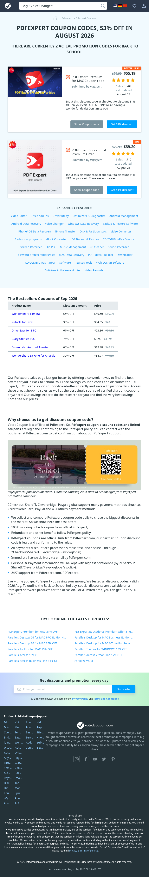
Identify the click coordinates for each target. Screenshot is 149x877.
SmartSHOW (8, 768)
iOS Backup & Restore (85, 239)
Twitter (104, 759)
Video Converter (121, 231)
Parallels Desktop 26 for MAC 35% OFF (32, 643)
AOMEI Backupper (8, 773)
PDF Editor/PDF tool (100, 255)
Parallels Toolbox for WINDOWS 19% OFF (100, 649)
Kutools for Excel (22, 322)
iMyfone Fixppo (8, 798)
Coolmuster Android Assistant (31, 347)
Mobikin (19, 788)
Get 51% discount (122, 190)
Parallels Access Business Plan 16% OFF (33, 661)
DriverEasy (8, 727)
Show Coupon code (86, 124)
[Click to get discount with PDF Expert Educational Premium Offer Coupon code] (35, 169)
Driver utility (61, 216)
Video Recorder (95, 270)
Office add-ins (39, 216)
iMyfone (19, 757)
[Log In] (144, 6)
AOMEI (19, 747)
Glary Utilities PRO (23, 339)
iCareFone (8, 742)
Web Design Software (110, 262)
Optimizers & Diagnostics (89, 216)
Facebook (86, 759)
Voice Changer (54, 223)
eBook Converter (56, 239)
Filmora (8, 722)
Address (30, 742)
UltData (8, 747)
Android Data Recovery (26, 223)
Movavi (19, 727)
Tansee (19, 783)
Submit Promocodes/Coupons (41, 742)
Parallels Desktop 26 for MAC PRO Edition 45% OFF (40, 637)
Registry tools (83, 262)
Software (65, 262)
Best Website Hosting (30, 732)
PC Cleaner (97, 247)
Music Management (73, 247)
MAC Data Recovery (71, 255)
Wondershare (19, 742)
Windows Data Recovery (83, 223)
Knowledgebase (41, 737)
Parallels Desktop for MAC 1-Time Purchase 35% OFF (107, 643)
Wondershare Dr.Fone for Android (33, 355)
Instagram (77, 759)
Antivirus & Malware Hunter (63, 270)
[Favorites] (134, 6)
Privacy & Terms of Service (83, 850)
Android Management (123, 216)
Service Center (30, 737)
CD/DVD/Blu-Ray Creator (118, 239)
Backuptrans (19, 773)
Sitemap (41, 732)
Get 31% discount (122, 124)
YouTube (95, 759)
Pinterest (113, 759)
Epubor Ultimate (8, 793)
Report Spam (41, 727)
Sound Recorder (118, 247)
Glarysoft (19, 763)
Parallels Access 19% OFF (24, 655)
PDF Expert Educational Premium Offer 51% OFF (105, 631)
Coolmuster (8, 732)
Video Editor (19, 216)
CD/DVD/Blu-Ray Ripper (40, 262)
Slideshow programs (28, 239)
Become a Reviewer (41, 747)
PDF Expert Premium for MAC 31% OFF (32, 631)
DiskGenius (8, 783)
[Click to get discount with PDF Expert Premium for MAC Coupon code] (35, 99)
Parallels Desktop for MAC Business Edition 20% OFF (107, 637)
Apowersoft (19, 798)
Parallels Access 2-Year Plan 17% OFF (98, 655)
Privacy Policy (80, 698)
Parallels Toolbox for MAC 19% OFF (30, 649)
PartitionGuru (8, 763)
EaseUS (19, 737)
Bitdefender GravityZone (8, 737)
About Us (30, 722)
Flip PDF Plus (8, 788)
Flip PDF (51, 247)
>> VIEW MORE (84, 661)
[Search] (103, 6)
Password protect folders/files (35, 255)
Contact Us (30, 747)
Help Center (41, 722)
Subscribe (123, 689)
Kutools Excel (8, 752)
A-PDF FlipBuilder (19, 803)
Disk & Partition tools (93, 231)
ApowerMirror (8, 803)
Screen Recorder (31, 247)
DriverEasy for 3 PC (24, 330)
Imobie (19, 778)
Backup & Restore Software (120, 223)
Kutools (19, 722)
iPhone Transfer (65, 231)
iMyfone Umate (8, 778)
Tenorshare (19, 732)
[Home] (56, 18)
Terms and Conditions (106, 698)
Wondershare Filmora (26, 314)
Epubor (19, 793)
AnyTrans (8, 757)
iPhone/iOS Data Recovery (34, 231)
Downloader (125, 255)
